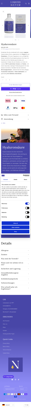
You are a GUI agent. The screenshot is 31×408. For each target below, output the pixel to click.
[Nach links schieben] (2, 25)
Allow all (15, 223)
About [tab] (25, 179)
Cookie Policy (6, 353)
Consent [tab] (5, 179)
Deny (15, 231)
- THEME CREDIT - (15, 399)
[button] (1, 3)
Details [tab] (15, 179)
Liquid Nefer (10, 399)
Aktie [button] (4, 123)
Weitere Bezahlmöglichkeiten (15, 92)
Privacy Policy (6, 343)
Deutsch (22, 389)
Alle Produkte (6, 320)
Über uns (5, 324)
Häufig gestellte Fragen (8, 333)
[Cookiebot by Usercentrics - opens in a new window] (23, 175)
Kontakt (5, 330)
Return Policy (6, 346)
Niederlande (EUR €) (10, 389)
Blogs (4, 327)
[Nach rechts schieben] (28, 25)
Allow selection (15, 227)
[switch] (27, 208)
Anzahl (2, 77)
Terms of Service (7, 349)
